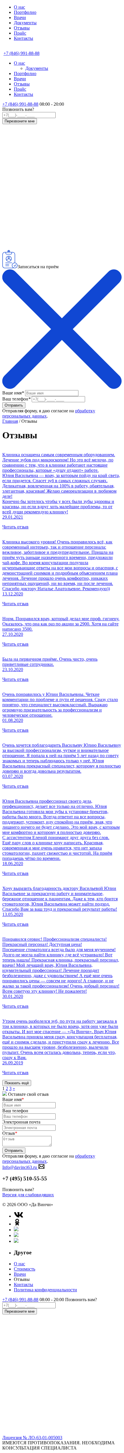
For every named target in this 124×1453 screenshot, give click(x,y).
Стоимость (24, 1268)
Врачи (20, 17)
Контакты (23, 38)
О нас (19, 7)
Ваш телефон (16, 398)
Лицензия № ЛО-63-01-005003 (32, 1437)
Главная (10, 421)
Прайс (20, 33)
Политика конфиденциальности (45, 1289)
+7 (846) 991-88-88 (20, 104)
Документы (25, 22)
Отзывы (22, 27)
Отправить (14, 405)
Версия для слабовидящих (28, 1194)
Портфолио (25, 12)
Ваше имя (13, 392)
